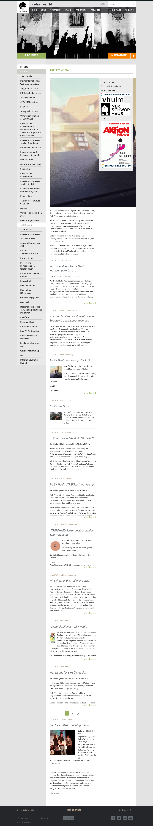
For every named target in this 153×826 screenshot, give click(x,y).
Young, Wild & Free (29, 111)
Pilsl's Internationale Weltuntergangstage (30, 82)
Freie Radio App (27, 285)
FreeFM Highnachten (29, 220)
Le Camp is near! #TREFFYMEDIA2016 (72, 438)
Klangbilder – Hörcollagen (26, 291)
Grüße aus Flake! (60, 406)
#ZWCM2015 (25, 229)
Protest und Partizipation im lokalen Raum (27, 265)
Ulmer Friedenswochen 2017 (31, 214)
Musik (68, 10)
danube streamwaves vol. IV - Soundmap (30, 141)
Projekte (95, 10)
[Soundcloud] (125, 818)
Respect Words (27, 196)
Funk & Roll (25, 281)
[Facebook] (113, 818)
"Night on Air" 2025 (29, 88)
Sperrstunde (26, 76)
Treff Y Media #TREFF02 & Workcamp (72, 484)
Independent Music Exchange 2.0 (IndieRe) (30, 153)
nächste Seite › (78, 713)
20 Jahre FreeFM (27, 238)
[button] (122, 56)
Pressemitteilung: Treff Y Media (68, 626)
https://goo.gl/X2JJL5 (71, 276)
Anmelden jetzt (68, 548)
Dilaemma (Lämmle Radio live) (29, 361)
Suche (112, 4)
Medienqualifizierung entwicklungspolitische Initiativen (31, 309)
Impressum (74, 810)
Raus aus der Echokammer (26, 175)
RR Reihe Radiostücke (30, 93)
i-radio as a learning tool (29, 345)
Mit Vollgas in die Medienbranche (69, 580)
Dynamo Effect (27, 322)
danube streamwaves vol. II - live (30, 202)
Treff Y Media (26, 224)
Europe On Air (26, 258)
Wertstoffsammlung (29, 350)
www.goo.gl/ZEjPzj (80, 369)
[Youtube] (130, 818)
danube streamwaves (30, 234)
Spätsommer (26, 168)
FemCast (24, 106)
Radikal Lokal (26, 159)
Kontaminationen (28, 326)
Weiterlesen (55, 793)
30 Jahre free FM (28, 97)
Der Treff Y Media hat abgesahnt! (69, 725)
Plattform (24, 317)
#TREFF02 (58, 507)
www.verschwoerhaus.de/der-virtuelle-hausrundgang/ (71, 297)
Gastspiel (24, 302)
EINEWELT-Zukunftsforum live (29, 252)
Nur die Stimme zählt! (30, 164)
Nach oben (123, 810)
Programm (81, 10)
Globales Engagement (30, 297)
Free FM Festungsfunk (30, 331)
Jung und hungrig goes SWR (30, 244)
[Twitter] (119, 818)
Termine (129, 10)
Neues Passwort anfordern (26, 822)
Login (102, 4)
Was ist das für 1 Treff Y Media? (68, 672)
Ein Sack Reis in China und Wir (30, 275)
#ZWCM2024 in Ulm (29, 102)
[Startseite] (23, 7)
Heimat (23, 208)
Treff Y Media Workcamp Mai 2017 (70, 360)
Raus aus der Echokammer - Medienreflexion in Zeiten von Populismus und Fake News (31, 129)
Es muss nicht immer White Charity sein (30, 190)
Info (34, 10)
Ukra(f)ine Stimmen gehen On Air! (29, 117)
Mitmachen (55, 10)
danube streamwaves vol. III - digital (30, 182)
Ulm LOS (24, 355)
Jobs (43, 10)
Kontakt (116, 10)
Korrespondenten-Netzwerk (28, 337)
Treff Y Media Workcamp (75, 448)
